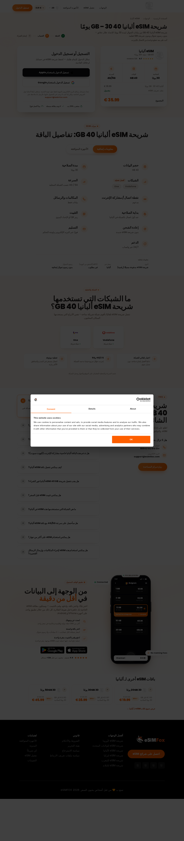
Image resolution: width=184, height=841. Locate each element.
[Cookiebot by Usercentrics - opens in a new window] (138, 400)
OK (131, 439)
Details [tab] (92, 409)
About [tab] (133, 409)
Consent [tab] (51, 409)
